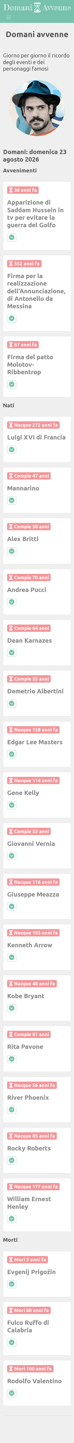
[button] (10, 108)
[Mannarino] (37, 108)
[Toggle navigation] (8, 17)
